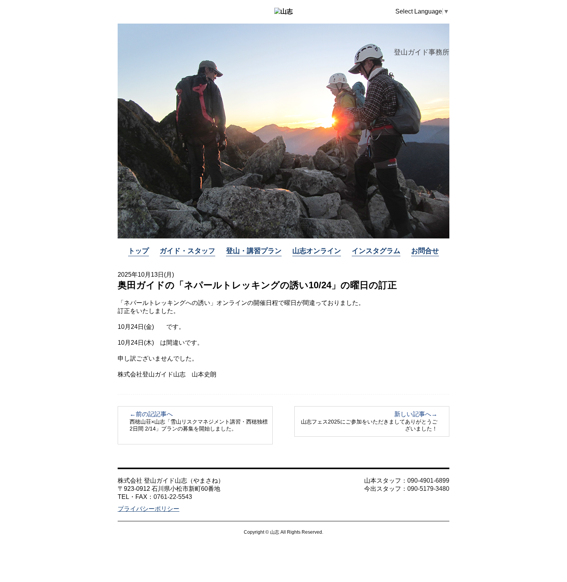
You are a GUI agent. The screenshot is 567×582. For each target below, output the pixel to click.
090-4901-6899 (428, 480)
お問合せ (425, 251)
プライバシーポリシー (148, 508)
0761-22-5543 (173, 497)
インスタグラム (376, 251)
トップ (138, 251)
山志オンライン (316, 251)
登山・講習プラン (254, 251)
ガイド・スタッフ (187, 251)
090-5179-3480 (428, 488)
